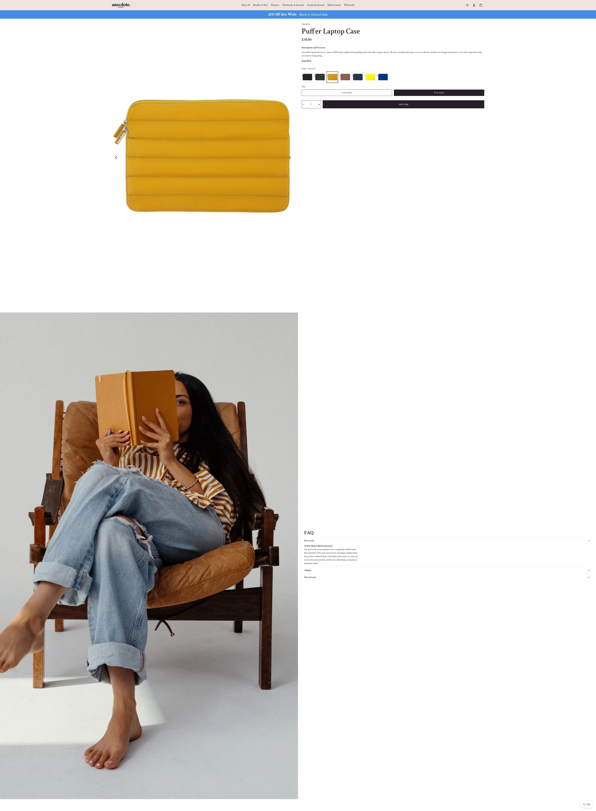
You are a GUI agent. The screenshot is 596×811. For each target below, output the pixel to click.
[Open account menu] (474, 5)
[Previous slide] (115, 158)
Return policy (309, 541)
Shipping (307, 570)
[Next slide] (290, 158)
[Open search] (467, 5)
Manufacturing (310, 577)
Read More (306, 60)
